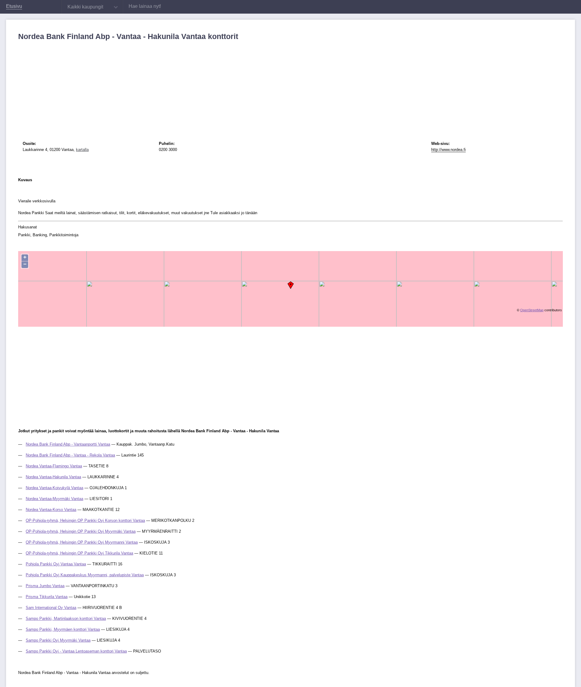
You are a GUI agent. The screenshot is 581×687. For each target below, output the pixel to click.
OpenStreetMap (531, 310)
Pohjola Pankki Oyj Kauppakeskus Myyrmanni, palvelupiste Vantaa (85, 575)
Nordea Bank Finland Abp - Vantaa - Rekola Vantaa (70, 455)
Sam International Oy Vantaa (51, 607)
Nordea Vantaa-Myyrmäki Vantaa (54, 498)
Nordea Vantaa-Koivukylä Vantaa (54, 488)
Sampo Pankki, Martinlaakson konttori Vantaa (66, 618)
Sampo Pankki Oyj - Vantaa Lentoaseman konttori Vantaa (76, 651)
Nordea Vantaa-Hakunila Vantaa (53, 477)
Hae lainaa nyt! (145, 6)
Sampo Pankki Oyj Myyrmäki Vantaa (58, 640)
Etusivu (14, 6)
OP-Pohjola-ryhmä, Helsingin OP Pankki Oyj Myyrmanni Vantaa (82, 542)
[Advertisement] (199, 86)
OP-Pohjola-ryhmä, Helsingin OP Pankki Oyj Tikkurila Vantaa (79, 553)
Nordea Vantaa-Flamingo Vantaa (54, 466)
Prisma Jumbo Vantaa (45, 586)
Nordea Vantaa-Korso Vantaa (51, 509)
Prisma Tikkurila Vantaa (46, 596)
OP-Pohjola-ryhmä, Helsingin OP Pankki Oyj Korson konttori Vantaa (85, 520)
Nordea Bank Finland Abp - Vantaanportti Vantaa (68, 444)
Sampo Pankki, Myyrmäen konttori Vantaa (63, 629)
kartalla (82, 149)
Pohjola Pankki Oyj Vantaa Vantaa (56, 564)
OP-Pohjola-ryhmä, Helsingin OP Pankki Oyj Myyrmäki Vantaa (81, 531)
